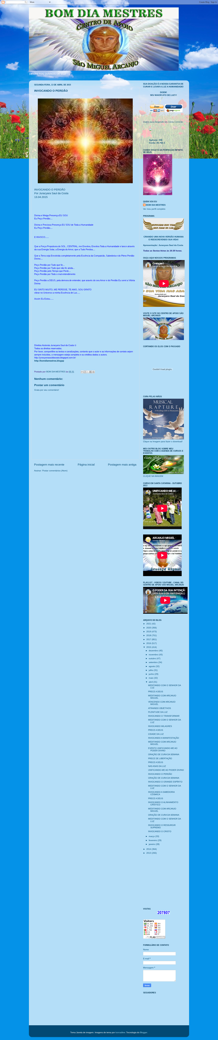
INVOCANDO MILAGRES (160, 726)
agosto (152, 666)
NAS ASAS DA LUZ (157, 766)
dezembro (154, 650)
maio (151, 678)
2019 (149, 631)
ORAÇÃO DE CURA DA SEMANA (163, 754)
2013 (149, 853)
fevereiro (153, 840)
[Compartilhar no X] (87, 371)
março (152, 836)
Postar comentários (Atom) (54, 471)
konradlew (120, 1032)
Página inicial (86, 464)
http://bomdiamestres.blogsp (49, 360)
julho (151, 670)
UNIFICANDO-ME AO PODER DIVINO (166, 770)
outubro (153, 658)
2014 (149, 849)
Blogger (143, 1032)
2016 (149, 643)
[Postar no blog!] (84, 371)
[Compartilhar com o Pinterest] (93, 371)
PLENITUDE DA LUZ (158, 712)
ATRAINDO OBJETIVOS (159, 708)
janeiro (152, 844)
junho (152, 674)
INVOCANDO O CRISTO (159, 831)
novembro (154, 655)
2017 (149, 639)
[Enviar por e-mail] (82, 371)
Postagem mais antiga (122, 464)
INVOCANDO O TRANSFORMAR (163, 716)
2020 (149, 628)
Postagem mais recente (49, 464)
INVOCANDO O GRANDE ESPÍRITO (165, 782)
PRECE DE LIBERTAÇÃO (160, 758)
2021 (149, 624)
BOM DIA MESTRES (156, 205)
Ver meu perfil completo (154, 209)
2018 (149, 635)
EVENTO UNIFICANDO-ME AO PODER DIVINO (162, 749)
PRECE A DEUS (155, 692)
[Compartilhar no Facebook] (90, 371)
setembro (153, 662)
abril (151, 682)
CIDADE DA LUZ (156, 734)
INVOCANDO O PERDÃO (160, 774)
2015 (149, 647)
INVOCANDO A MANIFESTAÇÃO (163, 738)
